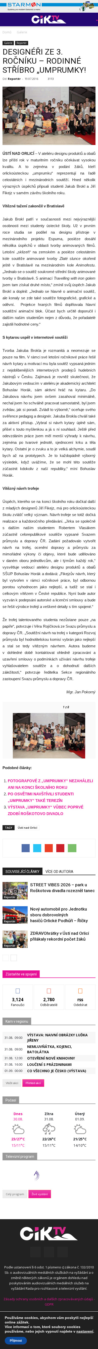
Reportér (22, 43)
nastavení (84, 1331)
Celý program (15, 1194)
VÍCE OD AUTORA (59, 872)
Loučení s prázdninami (49, 1064)
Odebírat (49, 988)
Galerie (8, 43)
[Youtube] (63, 1252)
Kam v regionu (17, 1021)
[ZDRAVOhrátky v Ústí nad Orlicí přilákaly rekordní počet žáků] (15, 939)
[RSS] (49, 1252)
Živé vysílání (40, 1194)
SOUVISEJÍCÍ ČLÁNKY (22, 872)
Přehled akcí (33, 1083)
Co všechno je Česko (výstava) (56, 1070)
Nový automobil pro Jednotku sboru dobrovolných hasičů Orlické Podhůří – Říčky (59, 914)
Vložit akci (12, 1083)
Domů (7, 32)
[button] (89, 19)
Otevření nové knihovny (51, 1058)
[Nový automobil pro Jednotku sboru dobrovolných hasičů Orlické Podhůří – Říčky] (15, 915)
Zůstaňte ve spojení (21, 974)
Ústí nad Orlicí (27, 827)
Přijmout (16, 1340)
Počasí (11, 1100)
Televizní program (20, 1157)
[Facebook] (35, 1252)
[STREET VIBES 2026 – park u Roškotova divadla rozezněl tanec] (15, 890)
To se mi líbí (17, 988)
